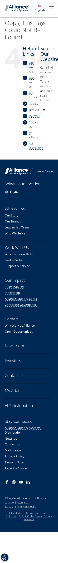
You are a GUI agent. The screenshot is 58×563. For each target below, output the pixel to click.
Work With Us (32, 82)
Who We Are (31, 67)
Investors (34, 116)
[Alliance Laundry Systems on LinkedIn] (28, 482)
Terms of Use (32, 513)
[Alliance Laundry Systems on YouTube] (21, 482)
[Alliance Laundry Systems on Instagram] (14, 482)
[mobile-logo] (17, 6)
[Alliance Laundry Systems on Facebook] (7, 482)
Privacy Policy (15, 513)
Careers (33, 103)
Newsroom (35, 110)
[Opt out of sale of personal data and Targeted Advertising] (5, 557)
